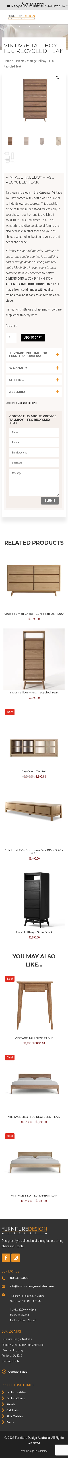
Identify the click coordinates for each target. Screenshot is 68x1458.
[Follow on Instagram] (15, 1258)
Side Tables (15, 1416)
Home (7, 61)
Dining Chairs (16, 1398)
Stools (11, 1404)
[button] (57, 77)
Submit (50, 500)
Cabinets (19, 61)
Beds (10, 1422)
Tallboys (32, 402)
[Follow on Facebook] (6, 1258)
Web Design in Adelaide (34, 1451)
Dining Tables (16, 1392)
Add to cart (33, 337)
